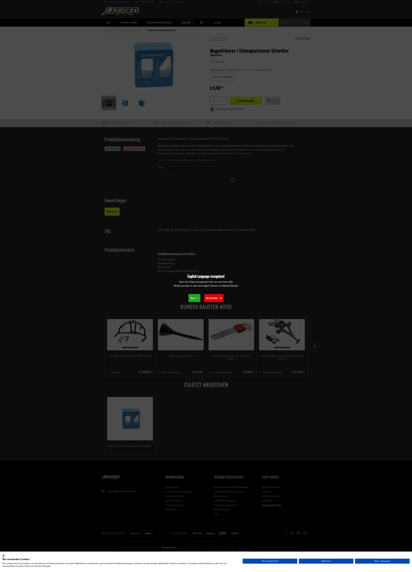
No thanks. (212, 298)
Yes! (192, 298)
